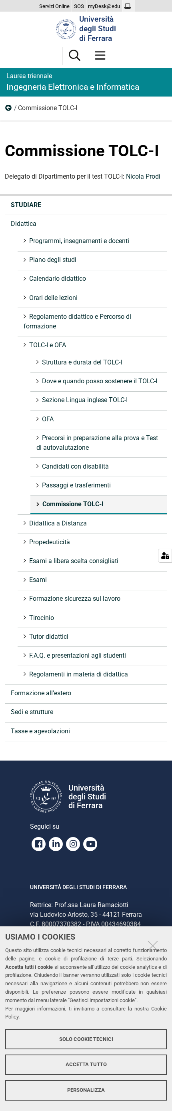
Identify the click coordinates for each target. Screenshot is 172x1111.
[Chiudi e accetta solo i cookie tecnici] (152, 945)
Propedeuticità (49, 542)
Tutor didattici (48, 636)
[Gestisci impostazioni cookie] (165, 556)
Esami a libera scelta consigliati (73, 561)
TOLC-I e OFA (9, 110)
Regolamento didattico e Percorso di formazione (77, 321)
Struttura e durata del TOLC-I (82, 362)
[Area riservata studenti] (128, 6)
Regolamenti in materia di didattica (78, 674)
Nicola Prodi (143, 176)
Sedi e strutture (32, 712)
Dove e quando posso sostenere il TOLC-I (99, 381)
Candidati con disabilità (75, 466)
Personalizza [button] (86, 1090)
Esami (38, 580)
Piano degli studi (52, 260)
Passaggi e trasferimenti (76, 485)
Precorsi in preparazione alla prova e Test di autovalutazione (97, 442)
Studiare (26, 205)
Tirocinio (41, 618)
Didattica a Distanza (58, 523)
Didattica (23, 223)
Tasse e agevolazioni (40, 731)
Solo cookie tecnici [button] (86, 1039)
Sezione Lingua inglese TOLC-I (85, 400)
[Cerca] (74, 56)
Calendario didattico (57, 278)
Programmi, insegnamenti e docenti (79, 241)
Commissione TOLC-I (73, 504)
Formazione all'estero (41, 693)
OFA (48, 419)
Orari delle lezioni (53, 298)
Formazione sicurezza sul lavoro (74, 598)
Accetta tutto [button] (86, 1064)
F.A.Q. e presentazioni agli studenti (77, 655)
